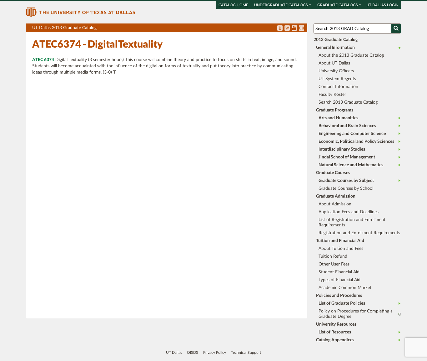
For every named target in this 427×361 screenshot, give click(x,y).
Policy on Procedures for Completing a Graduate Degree (356, 314)
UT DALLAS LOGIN (382, 5)
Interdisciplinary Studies (342, 149)
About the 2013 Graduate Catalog (351, 55)
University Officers (336, 71)
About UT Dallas (334, 63)
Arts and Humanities (338, 118)
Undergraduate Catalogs (281, 5)
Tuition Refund (333, 256)
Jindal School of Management (347, 157)
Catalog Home (233, 5)
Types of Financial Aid (339, 280)
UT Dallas (174, 352)
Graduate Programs (334, 110)
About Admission (335, 204)
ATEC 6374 (43, 60)
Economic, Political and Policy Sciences (356, 141)
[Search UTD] (396, 28)
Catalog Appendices (335, 340)
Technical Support (246, 352)
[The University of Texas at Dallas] (80, 12)
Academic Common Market (345, 288)
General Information (335, 47)
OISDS (192, 352)
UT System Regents (337, 79)
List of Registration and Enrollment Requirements (352, 222)
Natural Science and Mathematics (351, 165)
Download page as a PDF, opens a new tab (280, 28)
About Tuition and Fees (341, 248)
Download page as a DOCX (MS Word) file (287, 28)
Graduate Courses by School (346, 188)
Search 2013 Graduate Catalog (348, 102)
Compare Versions (301, 28)
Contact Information (338, 87)
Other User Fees (334, 264)
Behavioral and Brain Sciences (347, 126)
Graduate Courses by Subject (346, 180)
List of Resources (335, 332)
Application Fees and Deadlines (349, 212)
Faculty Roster (332, 94)
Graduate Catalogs (338, 5)
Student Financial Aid (339, 272)
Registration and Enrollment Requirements (359, 233)
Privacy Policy (214, 352)
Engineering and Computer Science (352, 134)
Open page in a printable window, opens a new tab (294, 28)
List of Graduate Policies (342, 303)
